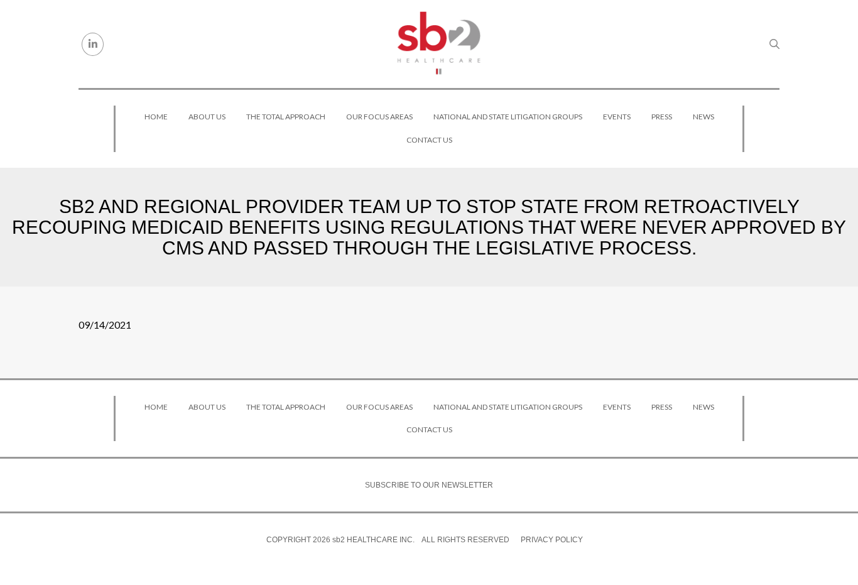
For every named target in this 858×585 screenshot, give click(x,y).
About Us (206, 116)
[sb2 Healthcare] (438, 44)
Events (617, 116)
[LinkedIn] (93, 44)
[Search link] (774, 44)
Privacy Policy (552, 539)
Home (156, 116)
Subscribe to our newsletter (429, 485)
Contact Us (429, 140)
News (703, 116)
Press (661, 116)
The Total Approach (285, 116)
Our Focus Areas (379, 116)
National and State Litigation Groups (507, 116)
